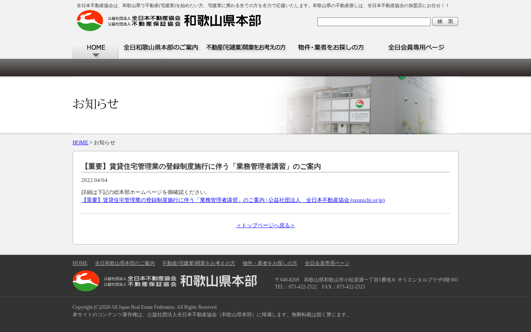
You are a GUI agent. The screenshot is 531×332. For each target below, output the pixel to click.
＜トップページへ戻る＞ (265, 225)
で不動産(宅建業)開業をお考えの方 (245, 48)
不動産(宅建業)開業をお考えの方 (198, 263)
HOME (95, 48)
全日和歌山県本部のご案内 (160, 48)
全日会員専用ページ (327, 263)
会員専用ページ (415, 48)
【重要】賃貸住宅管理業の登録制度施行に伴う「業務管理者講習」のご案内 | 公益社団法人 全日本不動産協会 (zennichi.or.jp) (233, 200)
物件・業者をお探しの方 (330, 48)
